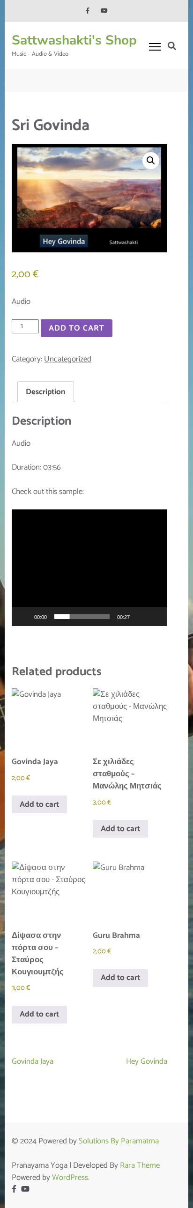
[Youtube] (104, 11)
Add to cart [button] (39, 804)
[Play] (24, 616)
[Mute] (140, 616)
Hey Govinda (146, 1061)
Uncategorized (67, 359)
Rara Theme (140, 1165)
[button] (150, 160)
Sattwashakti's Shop (74, 40)
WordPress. (70, 1177)
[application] (89, 567)
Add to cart (76, 328)
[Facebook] (87, 11)
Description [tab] (46, 391)
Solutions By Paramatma (119, 1141)
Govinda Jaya (32, 1061)
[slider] (81, 616)
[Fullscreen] (155, 616)
